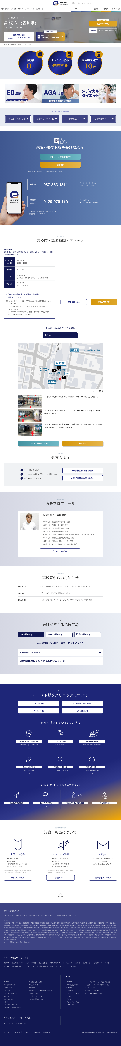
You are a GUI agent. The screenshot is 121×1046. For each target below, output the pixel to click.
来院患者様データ (55, 963)
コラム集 (6, 966)
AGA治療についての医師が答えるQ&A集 (97, 985)
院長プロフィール (102, 119)
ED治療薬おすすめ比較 (35, 982)
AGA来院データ (71, 987)
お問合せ (25, 1032)
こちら (28, 942)
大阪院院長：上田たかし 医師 (16, 935)
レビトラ (6, 996)
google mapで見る (97, 391)
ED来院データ (8, 987)
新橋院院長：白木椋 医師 (47, 925)
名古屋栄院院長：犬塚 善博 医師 (19, 932)
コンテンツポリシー (62, 966)
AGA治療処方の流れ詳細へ (82, 478)
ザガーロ (69, 999)
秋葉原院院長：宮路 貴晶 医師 (29, 925)
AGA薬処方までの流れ (73, 985)
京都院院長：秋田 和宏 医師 (93, 932)
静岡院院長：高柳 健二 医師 (93, 930)
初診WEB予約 (103, 23)
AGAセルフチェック (91, 987)
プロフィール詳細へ (60, 551)
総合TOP (6, 963)
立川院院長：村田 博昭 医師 (83, 925)
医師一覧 (77, 963)
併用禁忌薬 (32, 987)
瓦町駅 (48, 335)
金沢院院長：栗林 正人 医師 (74, 932)
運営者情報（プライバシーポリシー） (23, 966)
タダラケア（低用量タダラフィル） (14, 1007)
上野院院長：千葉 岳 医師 (11, 925)
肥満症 (96, 9)
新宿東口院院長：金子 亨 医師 (70, 923)
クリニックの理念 (38, 703)
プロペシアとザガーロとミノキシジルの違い (98, 982)
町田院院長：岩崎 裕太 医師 (101, 925)
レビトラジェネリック (10, 999)
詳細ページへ (60, 878)
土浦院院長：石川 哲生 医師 (17, 930)
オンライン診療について (60, 157)
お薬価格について (82, 711)
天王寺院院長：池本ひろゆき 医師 (56, 935)
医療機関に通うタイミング (37, 999)
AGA (86, 9)
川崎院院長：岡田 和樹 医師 (24, 928)
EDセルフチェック (34, 993)
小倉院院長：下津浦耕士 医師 (101, 937)
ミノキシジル (70, 1005)
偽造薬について (33, 985)
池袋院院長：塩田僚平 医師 (88, 923)
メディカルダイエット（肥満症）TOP (15, 1023)
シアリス (6, 1002)
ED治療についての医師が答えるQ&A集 (40, 990)
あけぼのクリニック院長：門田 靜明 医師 (60, 937)
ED (76, 9)
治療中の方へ (87, 963)
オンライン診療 (116, 9)
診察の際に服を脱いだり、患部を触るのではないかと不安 (42, 661)
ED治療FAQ (26, 634)
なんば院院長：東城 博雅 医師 (36, 935)
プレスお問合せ (35, 1032)
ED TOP (6, 982)
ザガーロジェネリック (73, 1002)
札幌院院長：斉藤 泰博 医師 (12, 923)
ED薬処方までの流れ (10, 985)
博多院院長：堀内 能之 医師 (82, 937)
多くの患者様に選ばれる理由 (82, 703)
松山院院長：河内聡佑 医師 (38, 937)
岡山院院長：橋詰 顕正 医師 (95, 935)
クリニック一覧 (22, 44)
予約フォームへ (18, 878)
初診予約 (106, 9)
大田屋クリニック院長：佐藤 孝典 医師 (39, 930)
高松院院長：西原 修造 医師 (20, 937)
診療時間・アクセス (45, 119)
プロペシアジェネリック (73, 993)
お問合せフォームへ (103, 878)
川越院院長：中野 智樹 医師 (78, 928)
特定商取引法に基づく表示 (45, 966)
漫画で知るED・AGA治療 (101, 963)
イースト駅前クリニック (10, 44)
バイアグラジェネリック (11, 993)
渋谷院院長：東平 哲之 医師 (106, 923)
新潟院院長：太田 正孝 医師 (56, 932)
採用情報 (73, 966)
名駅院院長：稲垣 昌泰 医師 (38, 932)
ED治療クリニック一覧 (35, 996)
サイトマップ (8, 1032)
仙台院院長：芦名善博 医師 (31, 923)
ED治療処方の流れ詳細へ (82, 471)
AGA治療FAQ (55, 634)
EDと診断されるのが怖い (30, 652)
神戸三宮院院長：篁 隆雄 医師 (76, 935)
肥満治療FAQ (83, 634)
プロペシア (69, 990)
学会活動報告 (43, 963)
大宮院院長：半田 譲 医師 (60, 928)
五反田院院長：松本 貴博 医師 (65, 925)
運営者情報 (46, 1032)
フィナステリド (71, 996)
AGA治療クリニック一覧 (92, 990)
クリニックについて (17, 119)
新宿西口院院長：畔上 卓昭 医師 (50, 923)
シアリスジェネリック (10, 1005)
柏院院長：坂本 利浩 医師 (95, 928)
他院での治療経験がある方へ (93, 993)
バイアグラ (7, 990)
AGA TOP (69, 982)
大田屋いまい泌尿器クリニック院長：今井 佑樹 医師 (68, 930)
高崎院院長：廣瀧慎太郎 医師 (43, 928)
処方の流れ (73, 119)
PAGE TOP (60, 896)
